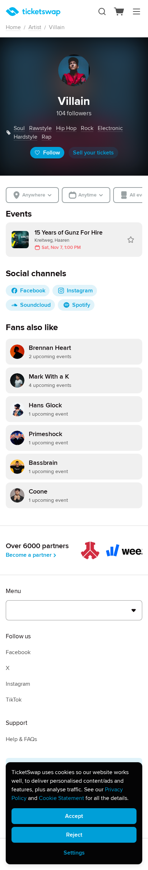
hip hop (66, 128)
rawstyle (40, 128)
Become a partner (29, 555)
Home (13, 27)
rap (46, 136)
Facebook (18, 652)
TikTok (14, 699)
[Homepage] (33, 11)
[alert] (74, 813)
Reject (74, 834)
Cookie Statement (61, 798)
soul (19, 128)
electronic (110, 128)
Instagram (18, 684)
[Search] (102, 11)
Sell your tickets (93, 152)
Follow (51, 152)
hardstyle (25, 136)
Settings (74, 852)
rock (87, 128)
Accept (74, 816)
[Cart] (119, 11)
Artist (34, 27)
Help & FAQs (21, 739)
